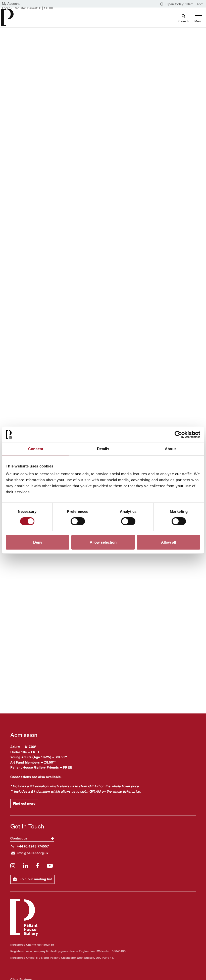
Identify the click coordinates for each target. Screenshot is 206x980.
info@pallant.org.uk (32, 853)
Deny (37, 542)
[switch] (78, 521)
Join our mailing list (35, 879)
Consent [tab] (35, 449)
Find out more (24, 803)
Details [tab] (103, 449)
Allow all (168, 542)
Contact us (19, 838)
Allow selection (103, 542)
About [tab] (170, 449)
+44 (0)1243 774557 (33, 846)
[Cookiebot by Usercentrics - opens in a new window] (178, 434)
